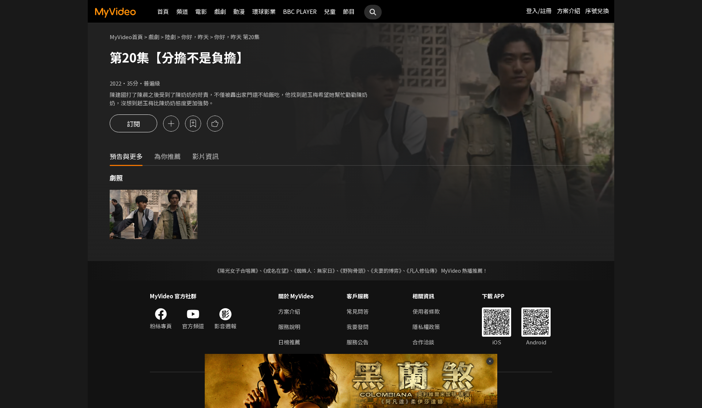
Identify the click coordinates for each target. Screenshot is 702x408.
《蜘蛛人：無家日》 (314, 270)
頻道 (182, 11)
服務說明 (289, 326)
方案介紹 (568, 10)
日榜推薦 (289, 342)
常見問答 (358, 311)
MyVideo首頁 (126, 37)
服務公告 (358, 342)
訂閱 (133, 123)
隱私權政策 (426, 326)
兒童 (330, 11)
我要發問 (358, 326)
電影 (201, 11)
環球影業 (264, 11)
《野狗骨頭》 (353, 270)
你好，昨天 (195, 37)
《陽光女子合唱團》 (236, 270)
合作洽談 (423, 342)
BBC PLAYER (300, 11)
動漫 (239, 11)
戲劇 (220, 11)
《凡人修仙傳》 (423, 270)
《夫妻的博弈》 (386, 270)
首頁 (163, 11)
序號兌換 (597, 10)
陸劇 (170, 37)
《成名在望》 (276, 270)
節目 (349, 11)
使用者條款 (426, 311)
